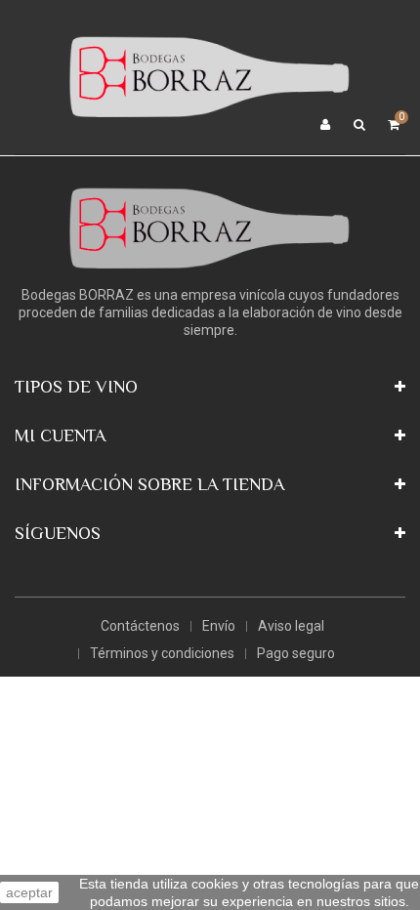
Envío (218, 626)
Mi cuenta (60, 435)
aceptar (29, 892)
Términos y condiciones (162, 653)
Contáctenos (140, 626)
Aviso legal (291, 626)
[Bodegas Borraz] (210, 76)
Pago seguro (296, 653)
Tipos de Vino (76, 386)
